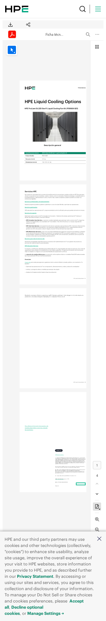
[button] (99, 539)
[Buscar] (83, 9)
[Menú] (98, 9)
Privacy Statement (35, 576)
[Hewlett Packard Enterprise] (16, 9)
